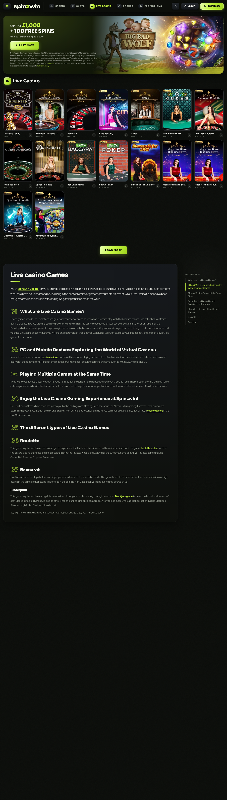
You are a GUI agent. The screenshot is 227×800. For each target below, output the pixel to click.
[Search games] (175, 6)
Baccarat (192, 322)
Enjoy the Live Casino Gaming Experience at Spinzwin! (201, 302)
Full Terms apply (43, 66)
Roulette (192, 317)
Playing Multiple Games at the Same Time (204, 294)
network (51, 63)
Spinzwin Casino (28, 289)
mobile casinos (49, 357)
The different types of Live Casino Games (203, 310)
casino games (155, 410)
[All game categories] (7, 6)
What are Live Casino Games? (202, 280)
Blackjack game (124, 496)
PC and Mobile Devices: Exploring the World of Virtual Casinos (205, 286)
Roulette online (149, 448)
